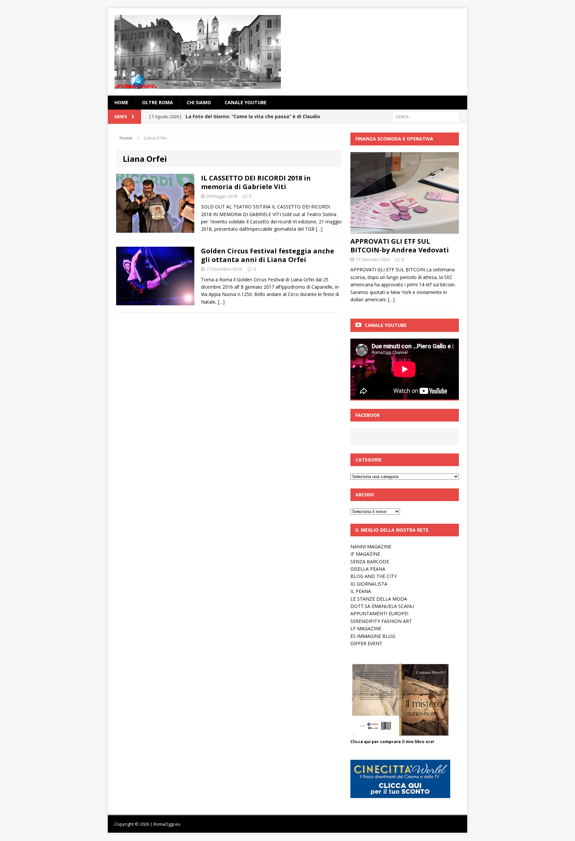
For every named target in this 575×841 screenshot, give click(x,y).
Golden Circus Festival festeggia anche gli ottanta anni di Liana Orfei (267, 255)
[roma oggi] (287, 52)
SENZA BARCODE (369, 561)
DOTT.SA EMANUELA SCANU (382, 606)
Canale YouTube (246, 102)
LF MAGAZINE (365, 628)
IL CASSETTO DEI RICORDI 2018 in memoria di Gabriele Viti (256, 182)
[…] (319, 229)
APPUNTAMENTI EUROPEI (379, 613)
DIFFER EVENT (366, 643)
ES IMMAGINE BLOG (372, 636)
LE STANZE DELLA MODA (378, 599)
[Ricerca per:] (425, 116)
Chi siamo (199, 102)
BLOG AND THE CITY (373, 576)
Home (121, 102)
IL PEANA (360, 591)
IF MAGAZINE (365, 554)
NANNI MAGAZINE (370, 546)
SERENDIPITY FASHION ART (381, 621)
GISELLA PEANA (367, 569)
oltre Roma (157, 102)
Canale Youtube (386, 325)
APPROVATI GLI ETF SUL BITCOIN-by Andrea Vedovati (399, 245)
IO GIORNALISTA (368, 584)
